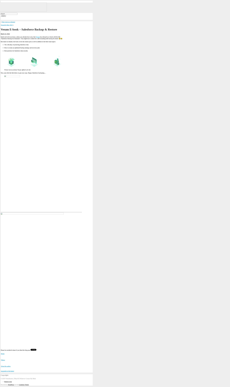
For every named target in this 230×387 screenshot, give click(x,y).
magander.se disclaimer (7, 371)
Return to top (8, 381)
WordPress (11, 384)
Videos (3, 360)
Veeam (38, 37)
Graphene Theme (24, 384)
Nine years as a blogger (8, 22)
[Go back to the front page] (24, 11)
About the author (6, 366)
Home (2, 354)
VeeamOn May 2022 (7, 25)
